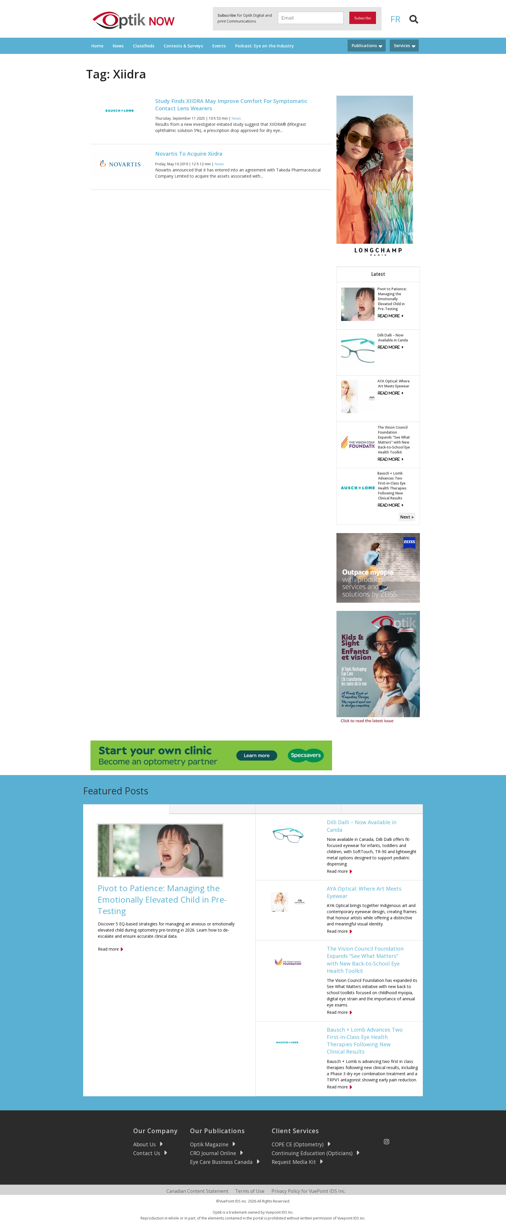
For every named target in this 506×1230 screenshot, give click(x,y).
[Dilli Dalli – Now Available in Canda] (358, 350)
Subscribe (362, 18)
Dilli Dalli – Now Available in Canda (392, 338)
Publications (364, 45)
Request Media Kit (294, 1161)
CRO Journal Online (213, 1153)
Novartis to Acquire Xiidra (189, 153)
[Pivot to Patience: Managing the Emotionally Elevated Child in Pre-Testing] (358, 303)
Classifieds (143, 46)
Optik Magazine (209, 1144)
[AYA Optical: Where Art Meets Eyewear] (358, 396)
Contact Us (146, 1153)
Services (402, 45)
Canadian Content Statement (197, 1191)
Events (219, 46)
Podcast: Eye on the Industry (264, 46)
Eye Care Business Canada (221, 1161)
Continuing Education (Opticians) (312, 1153)
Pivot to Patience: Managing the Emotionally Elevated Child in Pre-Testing (392, 298)
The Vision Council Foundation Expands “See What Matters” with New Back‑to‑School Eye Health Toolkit (393, 440)
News (118, 46)
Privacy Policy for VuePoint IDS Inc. (308, 1191)
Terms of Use (249, 1191)
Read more (108, 949)
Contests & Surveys (183, 46)
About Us (144, 1144)
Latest (378, 273)
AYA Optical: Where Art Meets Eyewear (393, 384)
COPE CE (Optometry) (298, 1144)
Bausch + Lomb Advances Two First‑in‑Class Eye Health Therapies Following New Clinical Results (391, 486)
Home (97, 46)
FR (395, 19)
